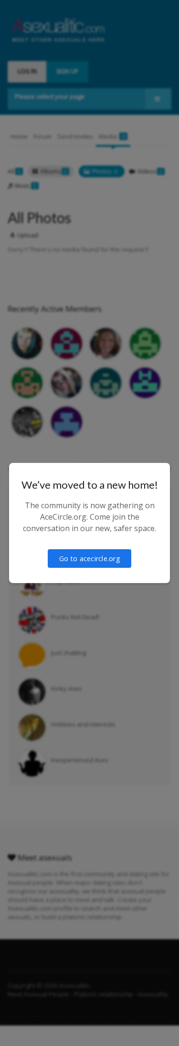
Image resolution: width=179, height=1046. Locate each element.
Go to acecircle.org (89, 558)
